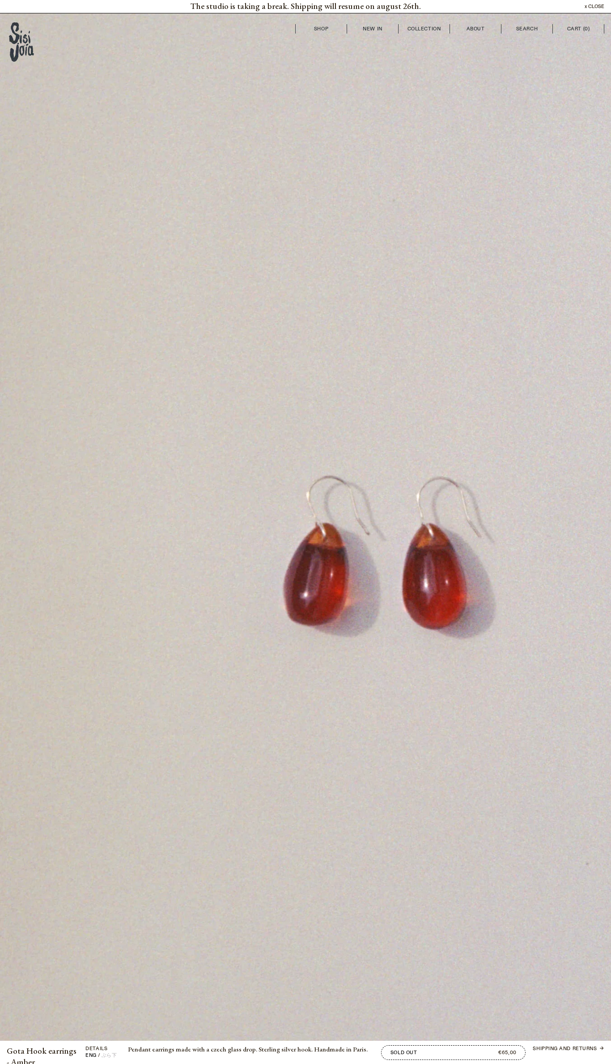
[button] (153, 520)
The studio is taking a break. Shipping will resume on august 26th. (305, 6)
